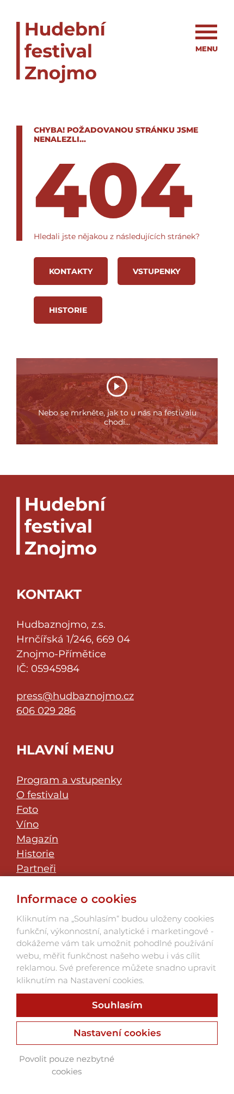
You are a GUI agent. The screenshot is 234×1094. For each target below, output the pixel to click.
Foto (27, 810)
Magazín (37, 839)
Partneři (36, 869)
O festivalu (42, 795)
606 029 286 (46, 711)
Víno (27, 824)
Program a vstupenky (69, 780)
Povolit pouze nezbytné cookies (66, 1065)
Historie (68, 310)
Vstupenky (156, 271)
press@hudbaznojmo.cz (75, 696)
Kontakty (71, 271)
